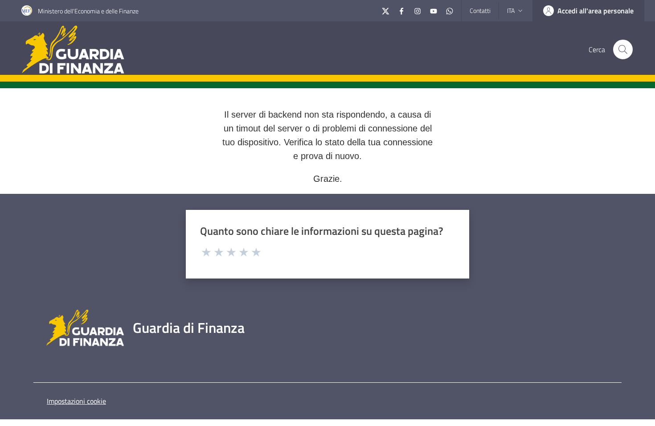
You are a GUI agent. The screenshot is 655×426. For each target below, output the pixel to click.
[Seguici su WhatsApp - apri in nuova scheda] (450, 10)
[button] (623, 49)
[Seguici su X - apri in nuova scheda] (385, 10)
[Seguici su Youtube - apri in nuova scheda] (434, 10)
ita (511, 10)
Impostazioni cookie (76, 401)
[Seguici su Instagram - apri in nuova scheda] (417, 10)
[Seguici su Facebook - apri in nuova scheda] (401, 10)
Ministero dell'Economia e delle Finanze (88, 11)
